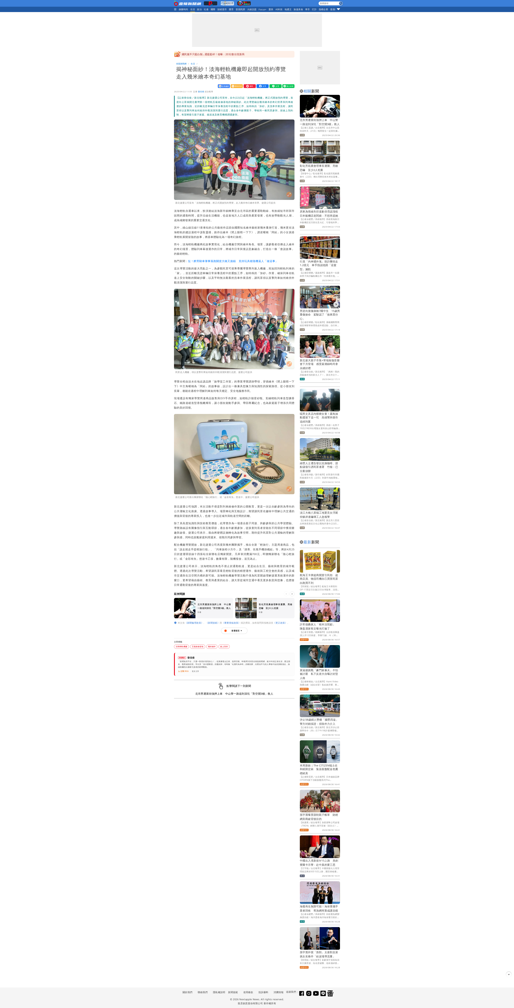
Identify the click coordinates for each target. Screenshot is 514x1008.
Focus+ (262, 9)
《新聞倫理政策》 (194, 622)
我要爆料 (249, 86)
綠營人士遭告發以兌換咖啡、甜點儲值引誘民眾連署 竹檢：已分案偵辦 (319, 467)
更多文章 (195, 671)
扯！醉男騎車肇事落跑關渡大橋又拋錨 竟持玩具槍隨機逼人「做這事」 (233, 261)
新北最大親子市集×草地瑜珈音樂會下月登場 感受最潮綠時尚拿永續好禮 (320, 364)
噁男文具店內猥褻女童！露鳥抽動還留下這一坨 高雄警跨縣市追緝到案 (319, 417)
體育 (231, 9)
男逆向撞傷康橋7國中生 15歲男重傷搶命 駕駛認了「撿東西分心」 (320, 314)
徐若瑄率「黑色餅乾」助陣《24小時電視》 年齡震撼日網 (216, 54)
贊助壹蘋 (236, 86)
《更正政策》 (280, 622)
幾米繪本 (212, 646)
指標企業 (323, 9)
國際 (213, 9)
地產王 (288, 9)
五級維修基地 (197, 646)
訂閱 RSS (185, 671)
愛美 (271, 9)
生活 (192, 9)
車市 (307, 9)
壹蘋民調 (240, 9)
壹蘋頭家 (335, 9)
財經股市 (222, 9)
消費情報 (279, 992)
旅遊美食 (298, 9)
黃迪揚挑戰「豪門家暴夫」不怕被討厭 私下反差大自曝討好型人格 (319, 674)
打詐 (314, 9)
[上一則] (286, 593)
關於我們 (187, 992)
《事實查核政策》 (231, 622)
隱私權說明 (218, 992)
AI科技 (279, 9)
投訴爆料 (263, 992)
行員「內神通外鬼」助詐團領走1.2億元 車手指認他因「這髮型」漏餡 (319, 265)
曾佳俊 (201, 91)
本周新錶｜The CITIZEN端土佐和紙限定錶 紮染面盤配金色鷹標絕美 (319, 769)
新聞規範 (233, 992)
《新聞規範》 (213, 622)
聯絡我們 (203, 992)
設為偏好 (223, 86)
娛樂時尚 (183, 9)
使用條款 (248, 992)
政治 (199, 9)
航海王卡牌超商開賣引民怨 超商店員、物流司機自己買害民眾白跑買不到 (319, 579)
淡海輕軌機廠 (181, 646)
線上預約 (224, 646)
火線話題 (252, 9)
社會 (206, 9)
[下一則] (292, 593)
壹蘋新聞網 (181, 63)
